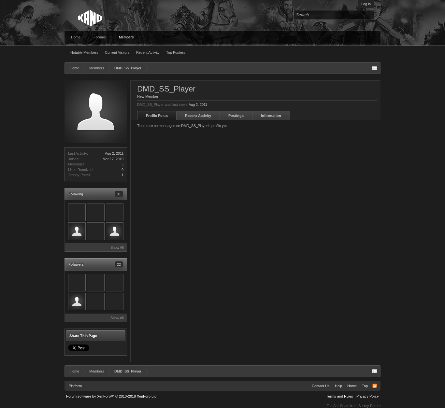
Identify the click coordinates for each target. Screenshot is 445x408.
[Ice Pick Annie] (96, 301)
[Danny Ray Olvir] (77, 231)
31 (119, 194)
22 (119, 264)
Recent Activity (148, 52)
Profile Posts (157, 116)
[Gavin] (77, 282)
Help (338, 386)
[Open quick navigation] (374, 68)
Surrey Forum (369, 406)
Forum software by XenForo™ (111, 396)
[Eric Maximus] (114, 301)
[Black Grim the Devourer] (77, 301)
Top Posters (175, 52)
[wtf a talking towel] (96, 282)
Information (271, 116)
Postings (236, 116)
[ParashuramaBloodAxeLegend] (114, 212)
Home (75, 37)
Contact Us (321, 386)
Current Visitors (117, 52)
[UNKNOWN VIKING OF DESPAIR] (114, 231)
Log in (366, 4)
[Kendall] (114, 282)
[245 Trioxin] (77, 212)
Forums (99, 37)
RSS (374, 385)
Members (126, 37)
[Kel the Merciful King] (96, 212)
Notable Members (84, 52)
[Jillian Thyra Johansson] (96, 231)
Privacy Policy (367, 396)
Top (365, 386)
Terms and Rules (339, 396)
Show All (116, 247)
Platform (75, 386)
